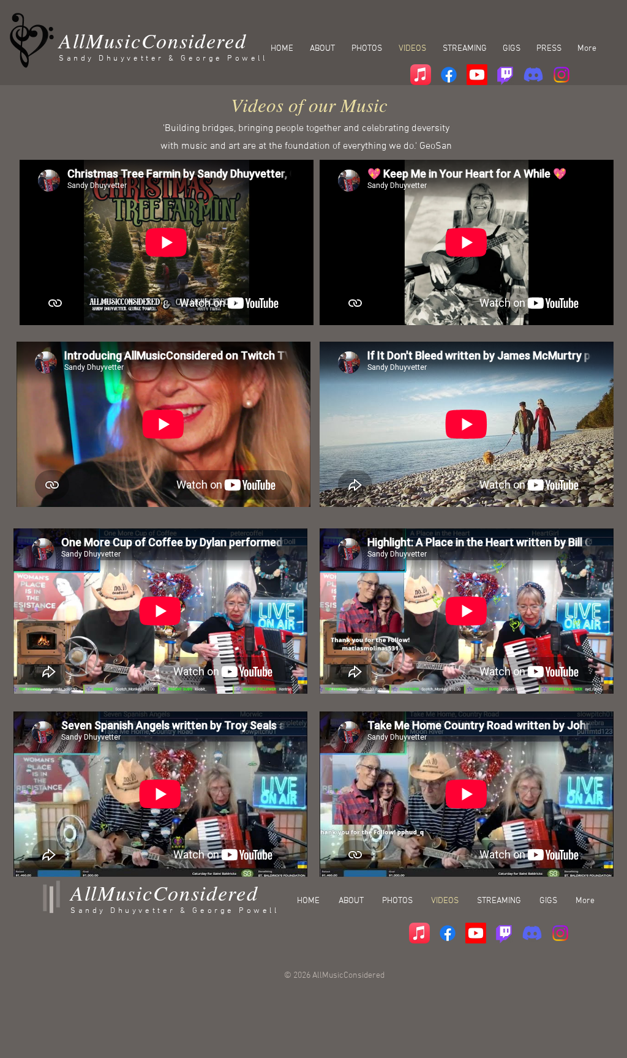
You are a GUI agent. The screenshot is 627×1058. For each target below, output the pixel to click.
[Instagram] (561, 74)
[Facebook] (448, 74)
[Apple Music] (420, 74)
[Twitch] (505, 74)
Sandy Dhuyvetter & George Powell (163, 59)
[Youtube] (477, 74)
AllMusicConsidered (153, 40)
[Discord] (533, 74)
